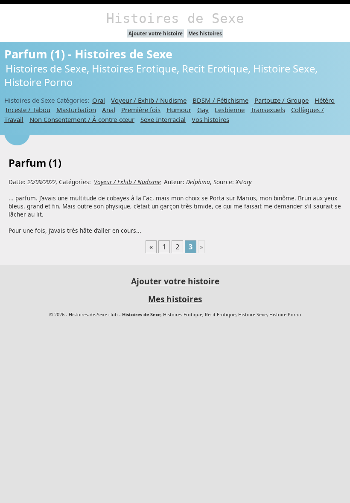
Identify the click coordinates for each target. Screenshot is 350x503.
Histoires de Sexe (175, 18)
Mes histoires (205, 33)
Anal (108, 109)
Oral (98, 100)
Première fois (140, 109)
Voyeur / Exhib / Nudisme (149, 100)
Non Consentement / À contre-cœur (81, 119)
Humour (178, 109)
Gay (203, 109)
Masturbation (76, 109)
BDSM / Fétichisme (220, 100)
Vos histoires (210, 119)
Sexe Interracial (163, 119)
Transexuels (268, 109)
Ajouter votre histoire (155, 33)
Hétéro (325, 100)
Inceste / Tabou (28, 109)
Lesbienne (230, 109)
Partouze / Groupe (281, 100)
